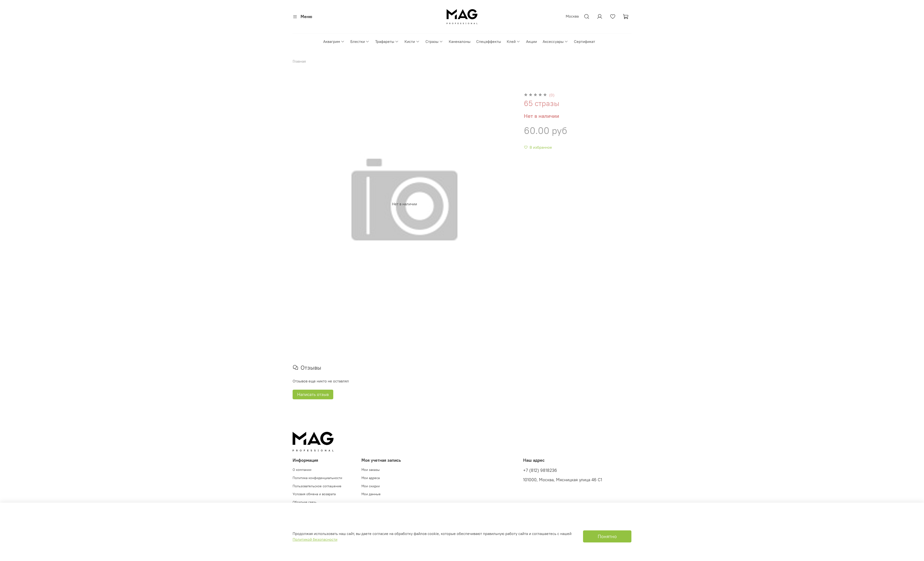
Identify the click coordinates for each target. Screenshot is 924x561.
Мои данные (371, 494)
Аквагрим (331, 41)
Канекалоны (459, 41)
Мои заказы (370, 470)
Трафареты (384, 41)
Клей (511, 41)
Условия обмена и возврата (314, 494)
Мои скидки (370, 486)
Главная (299, 61)
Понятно (607, 536)
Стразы (431, 41)
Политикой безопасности (315, 539)
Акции (531, 41)
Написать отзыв (313, 394)
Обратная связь (305, 502)
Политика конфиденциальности (317, 478)
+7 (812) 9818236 (540, 470)
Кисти (409, 41)
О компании (302, 470)
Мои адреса (370, 478)
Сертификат (584, 41)
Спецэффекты (488, 41)
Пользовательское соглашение (317, 486)
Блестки (357, 41)
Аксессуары (553, 41)
